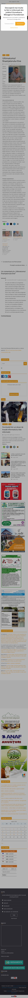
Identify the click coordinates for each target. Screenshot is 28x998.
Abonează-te (20, 23)
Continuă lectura (14, 27)
